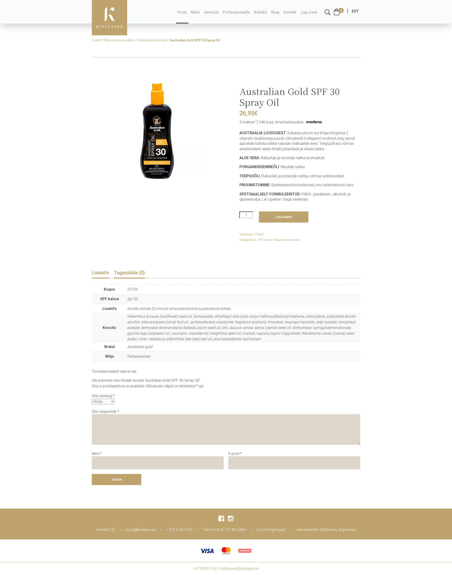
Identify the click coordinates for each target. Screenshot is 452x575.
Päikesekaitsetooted (152, 40)
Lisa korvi (284, 217)
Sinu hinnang (103, 396)
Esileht (96, 40)
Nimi (97, 453)
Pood (182, 12)
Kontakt (290, 12)
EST (355, 11)
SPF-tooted (264, 240)
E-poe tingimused (271, 529)
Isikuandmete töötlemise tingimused (326, 529)
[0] (336, 11)
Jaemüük (211, 12)
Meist (195, 12)
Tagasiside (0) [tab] (129, 272)
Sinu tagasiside (105, 411)
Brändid (260, 12)
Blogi (275, 12)
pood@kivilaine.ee (141, 529)
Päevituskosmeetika (119, 40)
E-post (235, 453)
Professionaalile (236, 12)
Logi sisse (309, 12)
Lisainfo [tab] (100, 272)
